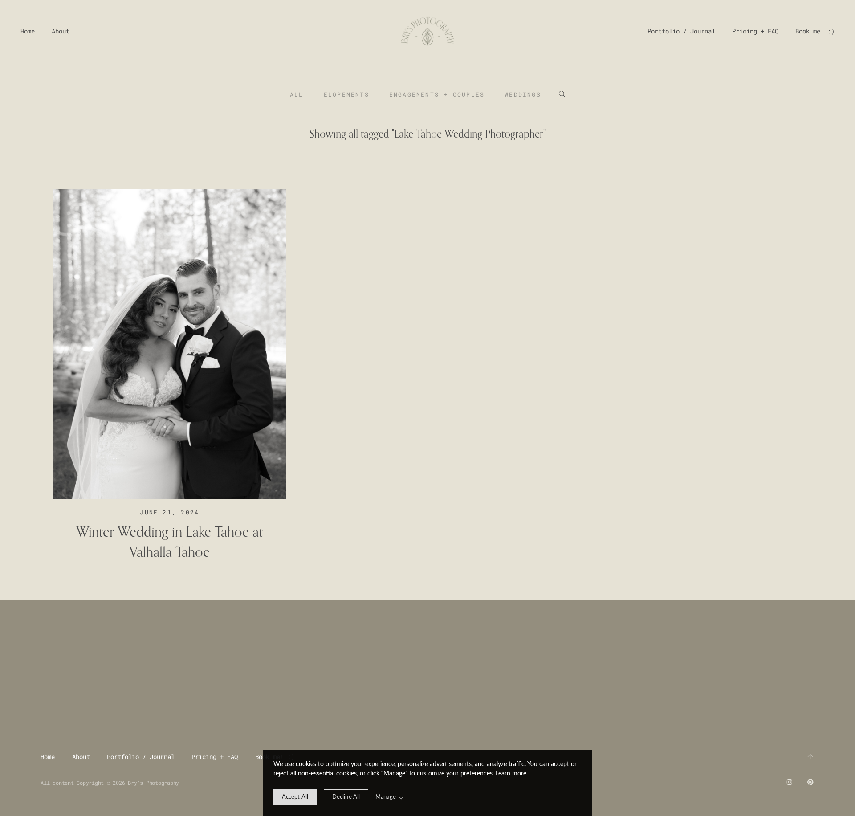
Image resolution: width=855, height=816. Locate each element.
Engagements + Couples (436, 94)
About (60, 31)
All (297, 94)
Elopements (346, 94)
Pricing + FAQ (755, 31)
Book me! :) (815, 31)
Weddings (523, 94)
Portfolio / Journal (681, 31)
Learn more (511, 774)
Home (27, 31)
